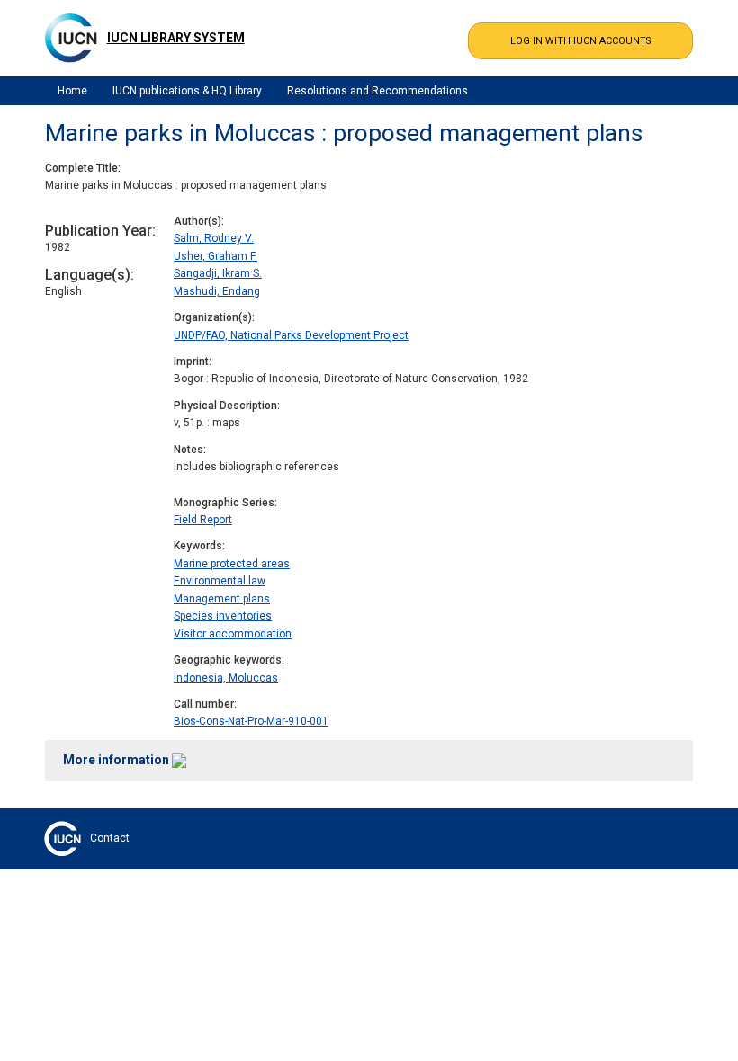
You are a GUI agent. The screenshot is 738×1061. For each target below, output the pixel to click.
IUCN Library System (176, 38)
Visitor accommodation (233, 634)
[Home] (71, 37)
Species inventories (223, 616)
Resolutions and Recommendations (377, 91)
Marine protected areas (232, 563)
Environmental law (220, 581)
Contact (110, 838)
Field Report (203, 519)
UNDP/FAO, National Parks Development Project (291, 335)
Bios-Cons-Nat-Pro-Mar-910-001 (251, 721)
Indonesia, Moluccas (226, 678)
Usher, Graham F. (215, 256)
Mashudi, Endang (217, 291)
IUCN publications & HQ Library (187, 91)
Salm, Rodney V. (214, 238)
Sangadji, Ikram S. (218, 273)
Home (72, 91)
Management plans (222, 599)
